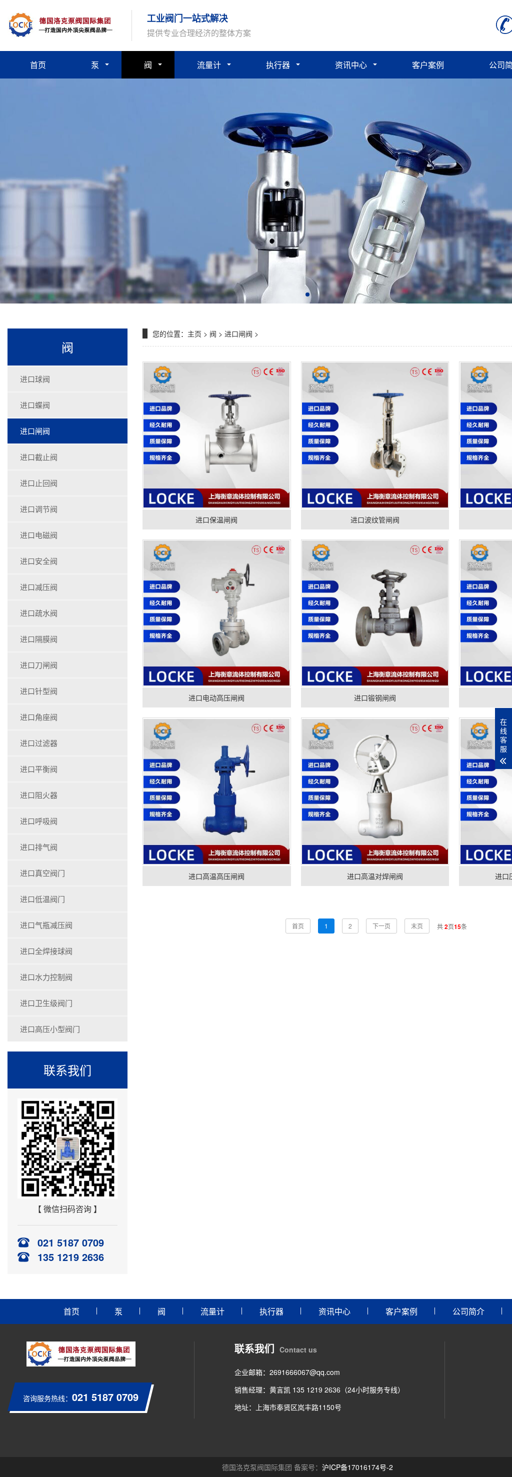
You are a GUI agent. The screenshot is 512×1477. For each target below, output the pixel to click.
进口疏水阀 (39, 613)
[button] (308, 294)
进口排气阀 (39, 847)
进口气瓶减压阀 (46, 925)
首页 (38, 64)
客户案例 (428, 64)
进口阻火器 (39, 795)
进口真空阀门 (42, 873)
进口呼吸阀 (39, 821)
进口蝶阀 (35, 405)
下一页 (381, 926)
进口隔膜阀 (39, 639)
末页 (417, 926)
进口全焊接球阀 (46, 951)
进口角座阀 (39, 717)
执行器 (278, 64)
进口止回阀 (39, 483)
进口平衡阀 (39, 769)
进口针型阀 (39, 691)
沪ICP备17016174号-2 (357, 1467)
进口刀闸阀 (39, 665)
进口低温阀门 (42, 899)
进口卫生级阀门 (46, 1003)
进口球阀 (35, 379)
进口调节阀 (39, 509)
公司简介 (468, 1311)
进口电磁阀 (39, 535)
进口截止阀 (39, 457)
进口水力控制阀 (46, 977)
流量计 (209, 64)
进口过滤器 (39, 743)
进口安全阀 (39, 561)
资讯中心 (351, 64)
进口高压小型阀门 (50, 1029)
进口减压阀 (39, 587)
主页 (195, 333)
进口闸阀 (35, 431)
